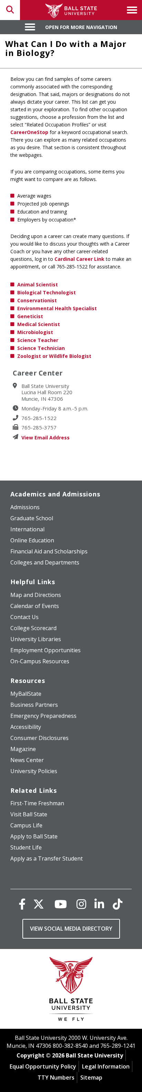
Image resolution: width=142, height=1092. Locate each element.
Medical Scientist (38, 324)
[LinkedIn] (99, 903)
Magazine (23, 749)
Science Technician (41, 348)
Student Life (26, 847)
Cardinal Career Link (79, 259)
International (27, 529)
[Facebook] (22, 903)
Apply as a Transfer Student (46, 858)
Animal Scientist (37, 284)
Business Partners (34, 705)
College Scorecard (33, 628)
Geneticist (30, 316)
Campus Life (26, 825)
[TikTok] (117, 903)
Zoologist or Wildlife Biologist (54, 356)
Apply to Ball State (34, 836)
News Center (27, 760)
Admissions (25, 507)
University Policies (33, 771)
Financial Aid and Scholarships (49, 551)
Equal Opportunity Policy (43, 1066)
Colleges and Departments (44, 562)
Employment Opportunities (45, 650)
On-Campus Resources (39, 661)
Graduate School (31, 518)
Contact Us (24, 617)
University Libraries (35, 639)
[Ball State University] (71, 990)
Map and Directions (35, 595)
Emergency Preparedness (43, 716)
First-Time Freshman (37, 803)
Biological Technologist (46, 292)
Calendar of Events (34, 606)
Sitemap (91, 1077)
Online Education (32, 540)
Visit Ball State (28, 814)
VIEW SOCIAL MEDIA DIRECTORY (71, 928)
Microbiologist (35, 332)
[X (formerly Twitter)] (38, 903)
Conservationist (37, 300)
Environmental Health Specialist (57, 308)
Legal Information (106, 1066)
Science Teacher (37, 340)
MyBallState (25, 693)
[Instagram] (81, 903)
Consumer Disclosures (39, 738)
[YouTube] (60, 903)
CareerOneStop (29, 132)
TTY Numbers (56, 1077)
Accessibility (25, 727)
